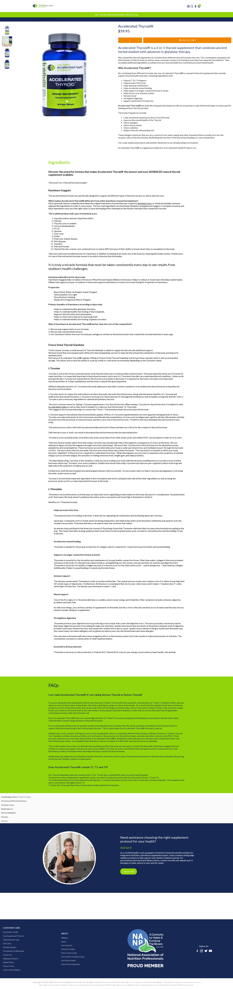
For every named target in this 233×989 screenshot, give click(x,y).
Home (33, 19)
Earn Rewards (66, 957)
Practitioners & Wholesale (13, 963)
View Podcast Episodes (70, 976)
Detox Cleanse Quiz (69, 964)
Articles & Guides (68, 961)
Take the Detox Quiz (11, 951)
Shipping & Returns (10, 970)
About (63, 953)
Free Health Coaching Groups (73, 968)
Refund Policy (8, 974)
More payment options (174, 53)
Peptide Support (9, 959)
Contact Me (128, 883)
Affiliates (64, 949)
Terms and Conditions (11, 981)
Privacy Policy (8, 978)
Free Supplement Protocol (13, 947)
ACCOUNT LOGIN (10, 944)
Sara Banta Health (68, 972)
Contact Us (7, 966)
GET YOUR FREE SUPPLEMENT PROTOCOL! (116, 14)
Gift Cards (7, 955)
